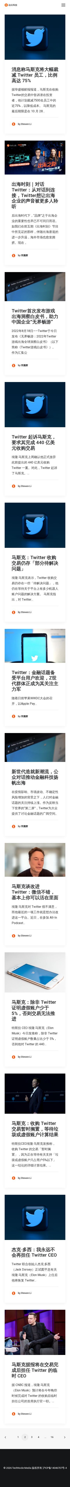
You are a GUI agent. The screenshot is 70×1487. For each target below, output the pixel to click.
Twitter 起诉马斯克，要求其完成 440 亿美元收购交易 (34, 442)
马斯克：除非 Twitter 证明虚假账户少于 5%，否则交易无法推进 (34, 1010)
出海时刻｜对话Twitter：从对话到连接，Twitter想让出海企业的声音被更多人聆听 (35, 195)
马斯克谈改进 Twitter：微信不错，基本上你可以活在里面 (35, 892)
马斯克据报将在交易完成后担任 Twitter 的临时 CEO (35, 1370)
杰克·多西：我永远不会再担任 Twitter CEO (34, 1252)
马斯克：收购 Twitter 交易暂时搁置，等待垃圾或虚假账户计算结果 (35, 1129)
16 (52, 1437)
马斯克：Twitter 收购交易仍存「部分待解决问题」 (35, 563)
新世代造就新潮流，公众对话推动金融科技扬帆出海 (35, 777)
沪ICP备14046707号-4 (55, 1467)
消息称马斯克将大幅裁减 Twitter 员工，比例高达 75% (35, 75)
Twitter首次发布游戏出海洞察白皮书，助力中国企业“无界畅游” (35, 316)
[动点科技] (11, 5)
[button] (63, 5)
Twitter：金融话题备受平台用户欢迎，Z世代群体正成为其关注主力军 (35, 681)
